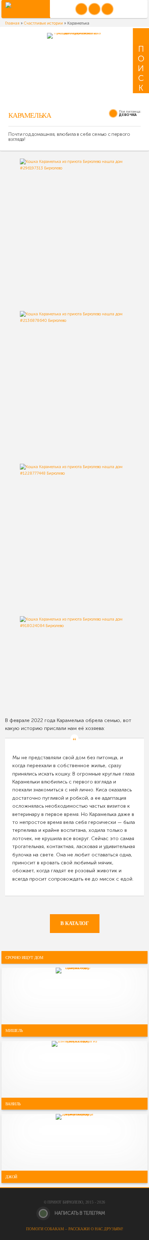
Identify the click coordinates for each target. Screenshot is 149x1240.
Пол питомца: (130, 111)
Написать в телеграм (79, 1213)
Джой (11, 1177)
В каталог (74, 923)
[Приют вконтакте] (81, 9)
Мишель (13, 1030)
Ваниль (12, 1103)
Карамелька (29, 115)
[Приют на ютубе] (94, 9)
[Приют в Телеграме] (107, 9)
